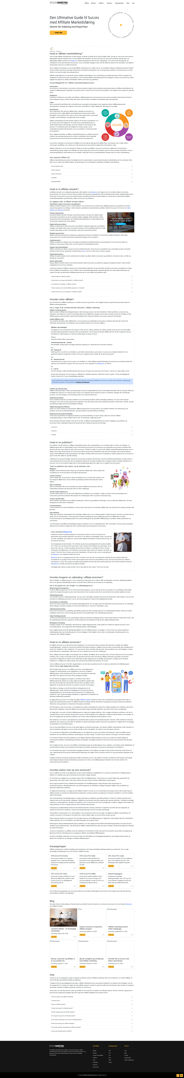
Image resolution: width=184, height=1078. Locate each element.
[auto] (181, 1075)
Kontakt (126, 1055)
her (84, 251)
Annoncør (95, 1064)
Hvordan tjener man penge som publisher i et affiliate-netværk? (67, 280)
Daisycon (74, 60)
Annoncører (54, 427)
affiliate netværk (85, 699)
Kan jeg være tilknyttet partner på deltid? (61, 1031)
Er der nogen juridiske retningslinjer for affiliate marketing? (66, 1027)
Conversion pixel (55, 1000)
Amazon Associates (56, 173)
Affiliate (87, 3)
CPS (110, 1053)
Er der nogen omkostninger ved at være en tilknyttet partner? (66, 1019)
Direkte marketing (55, 170)
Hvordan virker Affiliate (98, 1055)
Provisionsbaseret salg (57, 166)
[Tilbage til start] (177, 1075)
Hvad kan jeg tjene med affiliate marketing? (62, 996)
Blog (125, 1053)
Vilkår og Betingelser (129, 1060)
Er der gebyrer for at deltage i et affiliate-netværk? (63, 284)
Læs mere (54, 868)
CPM (110, 1060)
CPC (110, 1057)
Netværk (95, 1053)
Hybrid (110, 1062)
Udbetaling (95, 1062)
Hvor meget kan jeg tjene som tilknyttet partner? (63, 1015)
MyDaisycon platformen (82, 382)
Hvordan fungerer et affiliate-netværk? (60, 276)
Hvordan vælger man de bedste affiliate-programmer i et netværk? (68, 288)
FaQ (133, 3)
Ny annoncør (96, 1067)
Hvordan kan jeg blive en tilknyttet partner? (62, 1008)
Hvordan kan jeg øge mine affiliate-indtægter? (62, 1023)
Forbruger (53, 434)
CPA (110, 1050)
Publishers (54, 430)
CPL (110, 1055)
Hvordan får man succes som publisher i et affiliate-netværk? (66, 291)
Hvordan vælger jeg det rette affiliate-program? (63, 1012)
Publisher (95, 1057)
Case (94, 1060)
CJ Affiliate (54, 177)
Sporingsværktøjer (56, 181)
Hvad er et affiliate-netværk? (58, 1004)
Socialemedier (127, 1057)
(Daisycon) (67, 532)
